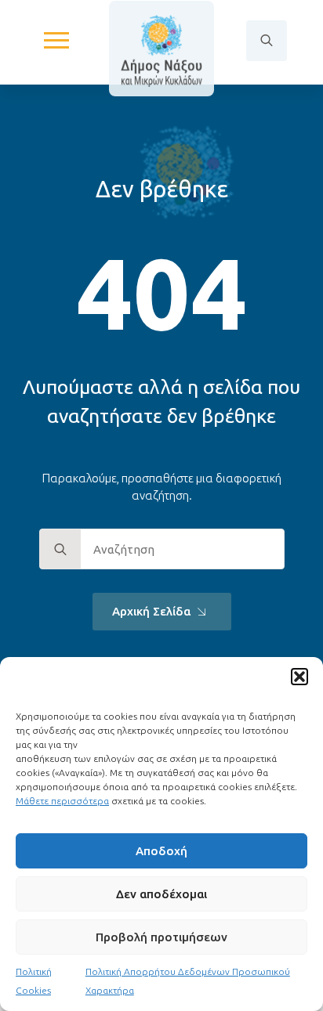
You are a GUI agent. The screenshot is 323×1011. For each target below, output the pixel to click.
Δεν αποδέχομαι (161, 894)
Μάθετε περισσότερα (62, 801)
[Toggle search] (266, 40)
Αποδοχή (161, 851)
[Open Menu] (56, 40)
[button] (299, 676)
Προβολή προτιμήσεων (161, 937)
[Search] (60, 549)
